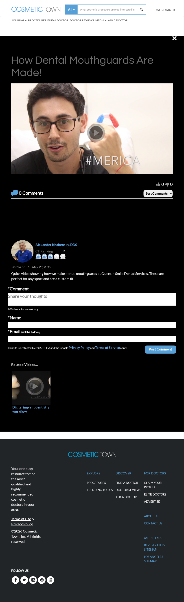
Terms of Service (107, 348)
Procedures (37, 20)
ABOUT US (151, 516)
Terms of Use (21, 519)
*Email (24, 331)
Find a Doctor (127, 483)
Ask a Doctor (118, 20)
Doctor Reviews (82, 20)
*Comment (18, 288)
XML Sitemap (153, 538)
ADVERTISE (152, 501)
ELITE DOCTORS (155, 494)
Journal (18, 20)
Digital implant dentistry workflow (31, 409)
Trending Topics (100, 490)
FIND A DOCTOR (57, 20)
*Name (14, 317)
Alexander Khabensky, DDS (56, 245)
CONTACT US (153, 523)
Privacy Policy (79, 348)
